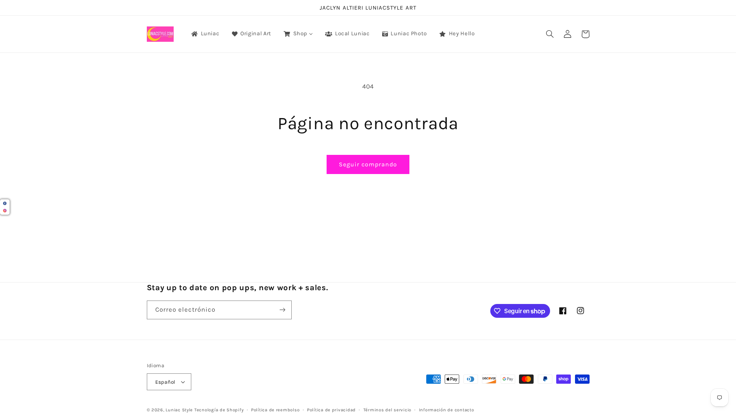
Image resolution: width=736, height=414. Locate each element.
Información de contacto (446, 409)
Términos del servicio (387, 409)
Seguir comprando (368, 164)
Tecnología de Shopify (218, 409)
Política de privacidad (331, 409)
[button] (550, 34)
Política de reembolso (275, 409)
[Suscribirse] (282, 310)
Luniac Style (179, 409)
